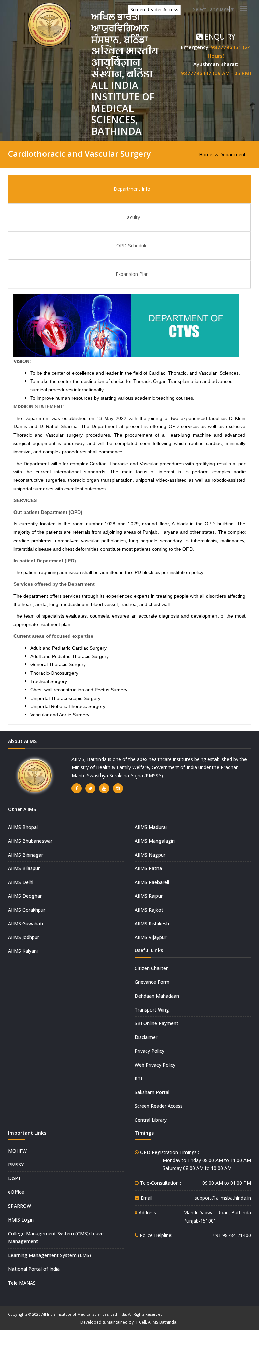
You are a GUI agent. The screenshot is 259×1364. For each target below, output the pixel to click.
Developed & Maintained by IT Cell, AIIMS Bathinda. (128, 1322)
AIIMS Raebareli (152, 882)
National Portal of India (34, 1269)
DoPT (14, 1178)
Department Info (132, 189)
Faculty (132, 217)
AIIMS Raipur (149, 896)
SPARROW (19, 1206)
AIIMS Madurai (151, 827)
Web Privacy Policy (155, 1064)
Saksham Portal (152, 1092)
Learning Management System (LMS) (49, 1255)
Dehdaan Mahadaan (157, 996)
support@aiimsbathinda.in (223, 1198)
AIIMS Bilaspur (24, 868)
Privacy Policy (149, 1051)
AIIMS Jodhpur (23, 937)
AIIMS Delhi (20, 882)
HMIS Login (21, 1219)
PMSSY (16, 1164)
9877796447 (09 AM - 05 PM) (216, 73)
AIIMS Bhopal (23, 827)
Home (205, 154)
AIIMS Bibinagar (25, 854)
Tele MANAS (22, 1283)
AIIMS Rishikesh (152, 923)
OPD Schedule (132, 245)
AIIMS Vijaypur (150, 937)
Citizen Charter (151, 968)
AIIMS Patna (148, 868)
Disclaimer (146, 1037)
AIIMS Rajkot (149, 910)
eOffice (16, 1192)
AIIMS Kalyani (23, 951)
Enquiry (219, 36)
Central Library (151, 1120)
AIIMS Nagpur (150, 854)
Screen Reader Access (154, 9)
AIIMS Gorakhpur (26, 910)
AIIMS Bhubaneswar (30, 841)
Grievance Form (152, 982)
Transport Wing (152, 1009)
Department (232, 154)
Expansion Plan (132, 274)
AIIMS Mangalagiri (155, 841)
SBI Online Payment (156, 1023)
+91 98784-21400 (231, 1235)
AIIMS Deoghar (25, 896)
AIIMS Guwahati (25, 923)
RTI (138, 1078)
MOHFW (17, 1151)
